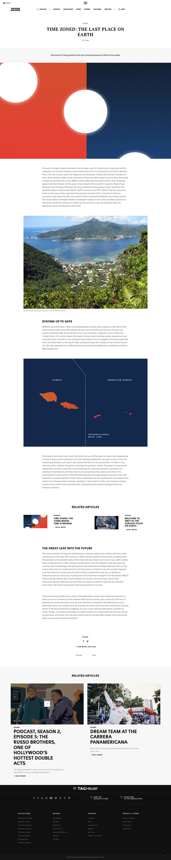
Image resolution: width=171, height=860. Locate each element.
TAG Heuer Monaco (24, 832)
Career (55, 836)
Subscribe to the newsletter (133, 797)
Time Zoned (78, 655)
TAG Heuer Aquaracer (25, 829)
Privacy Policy (127, 822)
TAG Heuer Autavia (24, 836)
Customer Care (92, 825)
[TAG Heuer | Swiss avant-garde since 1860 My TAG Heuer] (85, 789)
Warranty (91, 829)
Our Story (56, 822)
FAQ (89, 822)
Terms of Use (127, 825)
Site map (56, 839)
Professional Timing (59, 832)
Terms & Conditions (129, 818)
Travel (94, 655)
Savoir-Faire (57, 825)
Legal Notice (127, 829)
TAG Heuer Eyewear (24, 843)
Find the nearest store (101, 797)
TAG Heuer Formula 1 (25, 825)
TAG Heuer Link (23, 839)
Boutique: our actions (94, 836)
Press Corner (57, 829)
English (7, 3)
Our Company (57, 818)
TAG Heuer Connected (25, 818)
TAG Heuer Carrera (24, 822)
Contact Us (91, 818)
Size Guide (91, 832)
